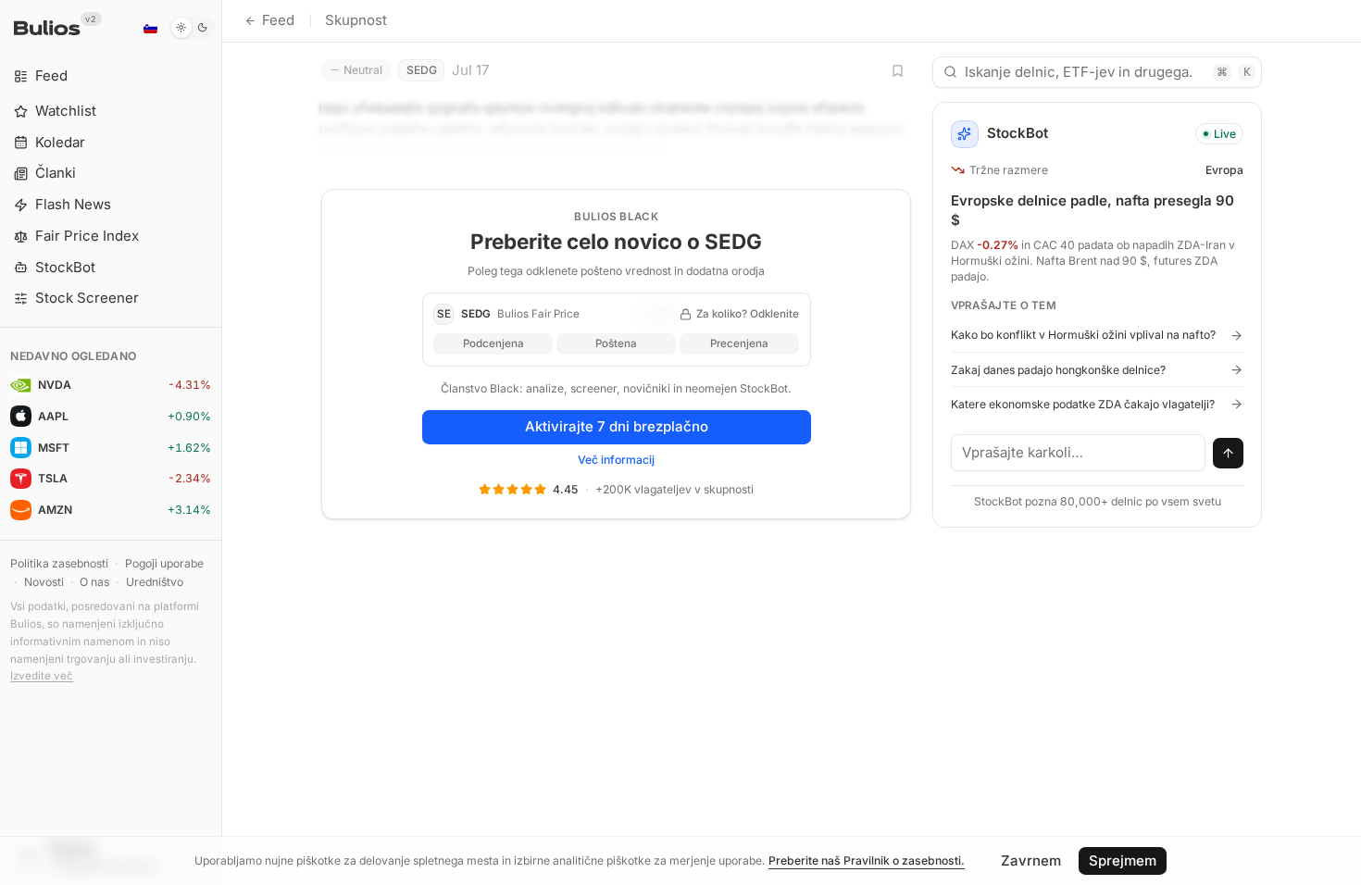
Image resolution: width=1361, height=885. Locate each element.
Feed (278, 20)
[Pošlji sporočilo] (1228, 453)
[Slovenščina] (150, 28)
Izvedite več (41, 675)
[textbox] (1078, 452)
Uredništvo (154, 582)
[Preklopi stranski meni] (222, 442)
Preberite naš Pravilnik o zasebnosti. (866, 860)
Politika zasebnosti (59, 563)
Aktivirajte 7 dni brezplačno (616, 426)
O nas (94, 582)
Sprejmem (1122, 860)
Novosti (44, 582)
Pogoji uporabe (164, 563)
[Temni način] (192, 28)
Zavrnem (1031, 860)
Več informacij (616, 460)
